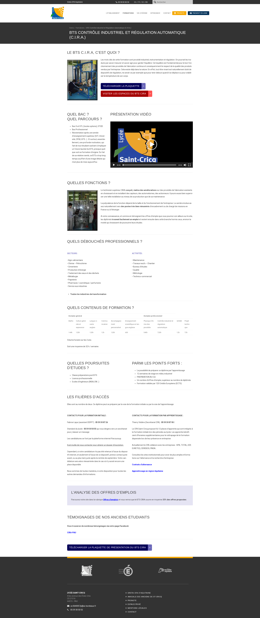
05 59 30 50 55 (123, 2)
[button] (151, 144)
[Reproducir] (114, 165)
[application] (151, 144)
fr (139, 2)
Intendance (155, 13)
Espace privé (134, 604)
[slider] (149, 165)
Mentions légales (137, 608)
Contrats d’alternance (142, 464)
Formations (128, 13)
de (143, 2)
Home (71, 28)
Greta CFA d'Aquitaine (139, 593)
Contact (167, 13)
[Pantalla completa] (189, 165)
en (135, 2)
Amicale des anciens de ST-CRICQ (145, 597)
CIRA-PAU (71, 532)
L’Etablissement (113, 13)
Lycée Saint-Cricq (58, 12)
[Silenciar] (185, 165)
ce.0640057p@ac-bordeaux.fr (83, 606)
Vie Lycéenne (142, 13)
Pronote (132, 600)
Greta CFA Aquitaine (75, 2)
